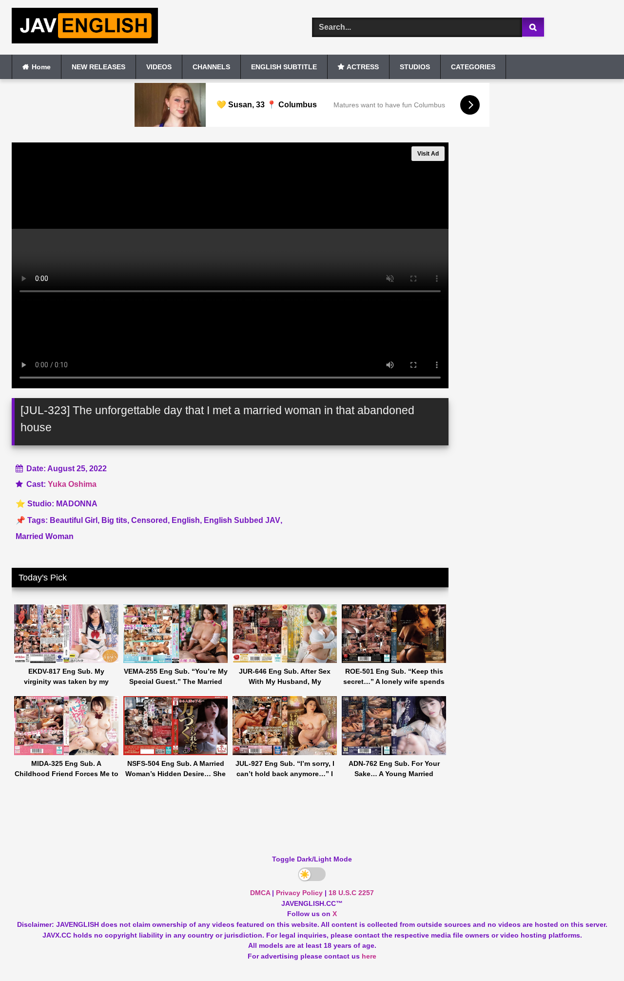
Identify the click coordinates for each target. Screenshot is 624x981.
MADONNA (77, 504)
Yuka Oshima (72, 484)
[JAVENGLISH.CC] (85, 27)
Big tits (114, 520)
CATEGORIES (473, 67)
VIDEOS (159, 67)
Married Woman (45, 536)
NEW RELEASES (98, 67)
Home (41, 67)
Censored (149, 520)
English (186, 520)
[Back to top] (593, 951)
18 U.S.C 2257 (351, 893)
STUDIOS (415, 67)
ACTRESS (363, 67)
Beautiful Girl (74, 520)
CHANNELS (211, 67)
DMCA (260, 893)
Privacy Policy (299, 893)
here (369, 956)
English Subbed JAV (242, 520)
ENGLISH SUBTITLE (284, 67)
